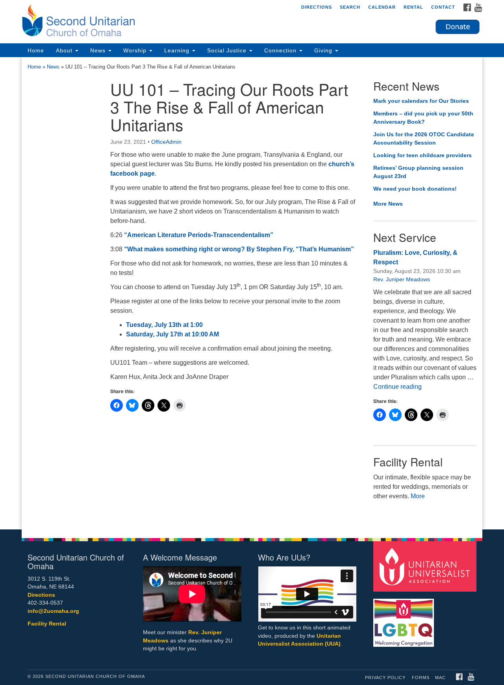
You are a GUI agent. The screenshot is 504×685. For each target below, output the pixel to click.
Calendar (382, 7)
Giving (324, 50)
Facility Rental (47, 624)
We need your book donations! (415, 189)
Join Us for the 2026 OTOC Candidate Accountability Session (423, 138)
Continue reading (397, 386)
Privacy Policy (385, 677)
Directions (316, 7)
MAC (440, 677)
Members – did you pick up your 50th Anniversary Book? (423, 117)
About (65, 50)
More (418, 496)
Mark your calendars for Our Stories (421, 101)
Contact (443, 7)
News (98, 50)
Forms (421, 677)
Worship (135, 50)
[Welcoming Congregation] (404, 619)
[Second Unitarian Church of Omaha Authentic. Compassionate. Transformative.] (156, 21)
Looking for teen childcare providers (422, 155)
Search (350, 7)
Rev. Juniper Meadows (401, 279)
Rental (413, 7)
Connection (281, 50)
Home (36, 50)
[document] (252, 293)
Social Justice (227, 50)
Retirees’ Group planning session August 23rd (418, 172)
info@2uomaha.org (53, 611)
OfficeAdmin (166, 142)
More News (388, 203)
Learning (177, 50)
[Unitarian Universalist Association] (426, 566)
